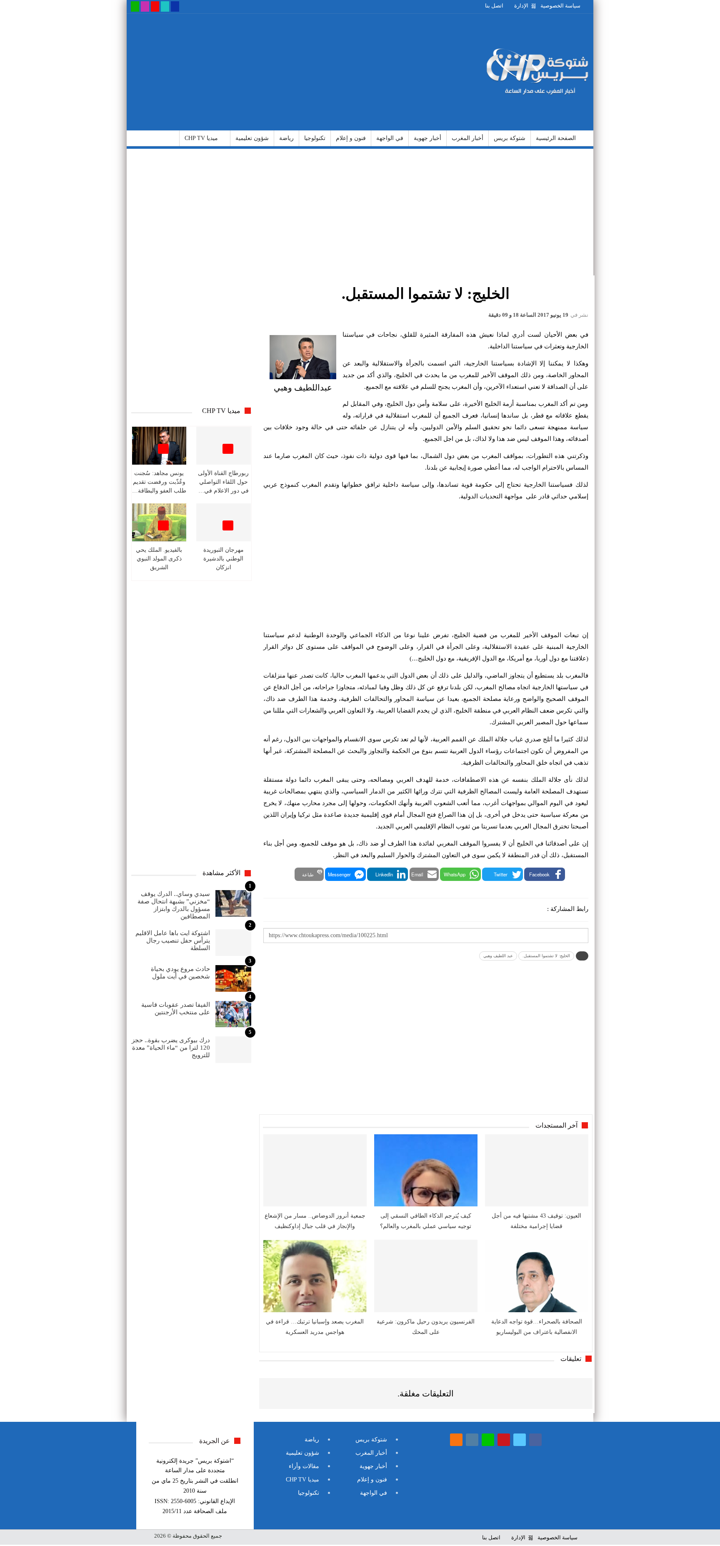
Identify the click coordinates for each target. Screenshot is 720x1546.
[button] (544, 874)
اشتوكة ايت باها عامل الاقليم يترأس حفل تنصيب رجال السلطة (172, 940)
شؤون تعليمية (252, 138)
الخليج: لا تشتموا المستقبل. (546, 955)
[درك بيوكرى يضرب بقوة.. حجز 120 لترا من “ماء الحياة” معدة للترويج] (233, 1049)
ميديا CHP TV (201, 138)
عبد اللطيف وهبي (498, 955)
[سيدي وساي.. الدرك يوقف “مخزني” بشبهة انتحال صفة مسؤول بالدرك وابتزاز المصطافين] (233, 903)
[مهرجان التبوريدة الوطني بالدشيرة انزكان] (223, 522)
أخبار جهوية (427, 138)
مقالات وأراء (304, 1466)
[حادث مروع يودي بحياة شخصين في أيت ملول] (233, 978)
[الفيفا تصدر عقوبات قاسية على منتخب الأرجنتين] (233, 1014)
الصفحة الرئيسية (556, 138)
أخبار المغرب (467, 138)
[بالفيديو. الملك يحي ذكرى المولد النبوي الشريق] (159, 522)
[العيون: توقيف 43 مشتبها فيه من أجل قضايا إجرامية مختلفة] (536, 1170)
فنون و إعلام (351, 138)
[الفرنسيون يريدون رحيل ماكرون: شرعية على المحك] (426, 1276)
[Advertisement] (282, 72)
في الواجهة (389, 138)
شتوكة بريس (509, 138)
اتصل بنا (494, 6)
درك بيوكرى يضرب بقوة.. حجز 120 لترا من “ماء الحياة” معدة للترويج (171, 1047)
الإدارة (521, 6)
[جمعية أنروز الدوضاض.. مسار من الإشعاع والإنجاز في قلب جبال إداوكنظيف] (315, 1170)
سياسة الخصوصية (560, 6)
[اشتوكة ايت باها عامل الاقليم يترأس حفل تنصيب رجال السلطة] (233, 942)
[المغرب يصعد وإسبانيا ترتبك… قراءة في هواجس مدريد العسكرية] (315, 1276)
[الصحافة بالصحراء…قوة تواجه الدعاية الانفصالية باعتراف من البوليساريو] (536, 1276)
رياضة (286, 138)
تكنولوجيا (314, 138)
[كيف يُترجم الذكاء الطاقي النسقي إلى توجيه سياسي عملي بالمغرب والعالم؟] (426, 1170)
